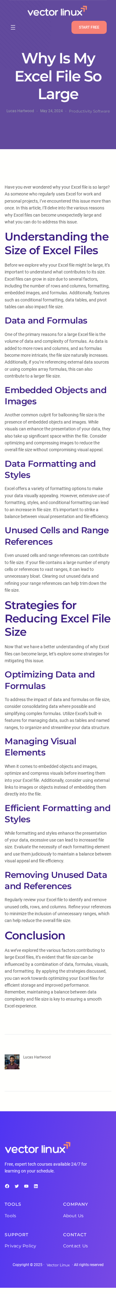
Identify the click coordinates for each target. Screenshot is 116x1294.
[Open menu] (13, 27)
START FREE (89, 27)
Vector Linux (58, 1265)
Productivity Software (89, 111)
